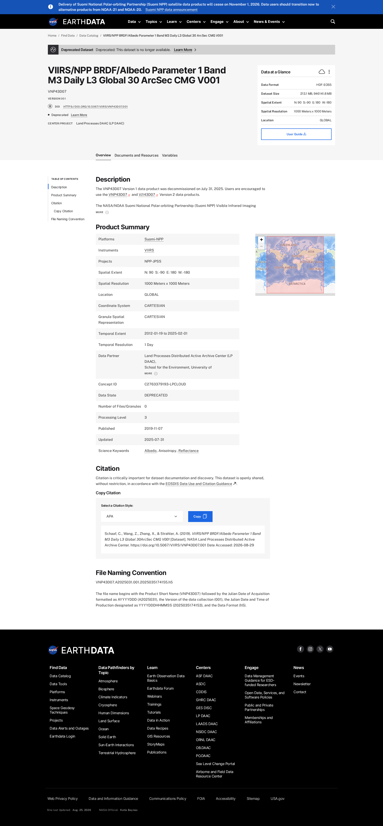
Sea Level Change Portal (215, 763)
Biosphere (106, 689)
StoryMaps (155, 744)
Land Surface (108, 721)
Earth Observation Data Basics (165, 678)
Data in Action (158, 720)
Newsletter (302, 684)
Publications (156, 752)
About (238, 21)
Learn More (183, 49)
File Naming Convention (67, 219)
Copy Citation (63, 211)
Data (132, 21)
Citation (56, 203)
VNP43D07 (118, 194)
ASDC (200, 684)
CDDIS (201, 692)
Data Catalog (88, 35)
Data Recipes (157, 728)
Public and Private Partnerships (259, 707)
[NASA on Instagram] (310, 649)
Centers (194, 21)
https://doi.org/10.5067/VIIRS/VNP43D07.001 (95, 106)
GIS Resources (158, 736)
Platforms (57, 692)
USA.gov (278, 798)
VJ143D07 (147, 194)
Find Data (68, 35)
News (298, 667)
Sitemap (253, 798)
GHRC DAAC (206, 700)
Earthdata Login (62, 736)
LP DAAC (203, 716)
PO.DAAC (203, 755)
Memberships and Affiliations (259, 719)
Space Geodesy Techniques (62, 710)
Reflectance (188, 451)
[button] (102, 212)
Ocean (103, 729)
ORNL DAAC (205, 740)
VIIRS (149, 250)
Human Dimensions (113, 713)
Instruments (59, 700)
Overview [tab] (103, 155)
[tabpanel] (191, 392)
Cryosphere (107, 705)
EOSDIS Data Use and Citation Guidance (199, 484)
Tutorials (154, 712)
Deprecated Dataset (115, 49)
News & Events (267, 21)
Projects (56, 720)
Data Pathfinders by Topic (116, 670)
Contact (299, 692)
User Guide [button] (295, 134)
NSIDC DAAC (206, 732)
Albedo (150, 451)
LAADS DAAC (207, 724)
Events (298, 676)
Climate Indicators (112, 697)
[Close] (333, 7)
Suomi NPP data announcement (171, 10)
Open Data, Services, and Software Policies (264, 695)
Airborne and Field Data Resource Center (214, 773)
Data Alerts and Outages (69, 728)
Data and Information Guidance (113, 798)
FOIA (201, 798)
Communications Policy (167, 798)
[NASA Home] (53, 22)
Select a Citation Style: (117, 505)
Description (59, 187)
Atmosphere (107, 681)
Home (52, 35)
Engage (217, 21)
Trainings (154, 704)
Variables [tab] (170, 155)
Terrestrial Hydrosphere (117, 753)
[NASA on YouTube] (329, 649)
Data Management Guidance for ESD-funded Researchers (260, 680)
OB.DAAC (203, 748)
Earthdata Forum (160, 688)
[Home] (84, 21)
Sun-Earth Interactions (116, 745)
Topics (151, 21)
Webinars (154, 696)
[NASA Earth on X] (320, 649)
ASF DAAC (204, 676)
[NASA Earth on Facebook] (300, 649)
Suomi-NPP (154, 239)
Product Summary (63, 195)
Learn (172, 21)
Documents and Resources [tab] (136, 155)
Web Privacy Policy (62, 798)
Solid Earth (107, 737)
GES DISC (204, 708)
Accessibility (226, 798)
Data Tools (58, 684)
